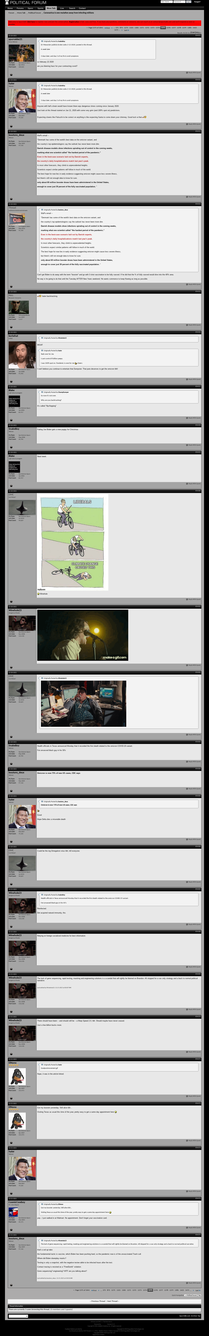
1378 (179, 28)
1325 (131, 28)
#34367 (198, 889)
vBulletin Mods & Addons (110, 1329)
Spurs (30, 8)
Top (199, 1295)
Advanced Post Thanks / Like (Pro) (92, 1329)
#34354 (198, 204)
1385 (190, 28)
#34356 (198, 332)
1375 (163, 28)
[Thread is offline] (17, 219)
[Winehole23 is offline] (22, 623)
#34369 (198, 974)
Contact (82, 8)
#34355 (198, 291)
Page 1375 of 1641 (96, 28)
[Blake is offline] (14, 401)
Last (125, 30)
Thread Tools (194, 32)
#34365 (198, 796)
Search (72, 8)
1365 (137, 28)
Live (62, 8)
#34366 (198, 846)
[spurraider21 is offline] (21, 53)
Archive (194, 1316)
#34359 (198, 452)
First (108, 28)
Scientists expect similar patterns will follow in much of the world (63, 169)
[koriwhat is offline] (22, 354)
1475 (116, 30)
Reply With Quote (195, 73)
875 (121, 28)
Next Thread (112, 1301)
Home (10, 8)
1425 (195, 28)
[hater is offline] (22, 100)
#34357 (198, 386)
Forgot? (197, 2)
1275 (126, 28)
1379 (184, 28)
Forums (20, 8)
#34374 (198, 1198)
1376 (168, 28)
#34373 (198, 1148)
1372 (147, 28)
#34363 (198, 742)
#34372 (198, 1103)
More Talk (51, 8)
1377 (174, 28)
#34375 (198, 1235)
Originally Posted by (54, 41)
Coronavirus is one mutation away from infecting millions (69, 13)
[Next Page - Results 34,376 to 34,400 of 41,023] (122, 30)
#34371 (198, 1059)
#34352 (198, 80)
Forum (11, 13)
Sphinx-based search (111, 1334)
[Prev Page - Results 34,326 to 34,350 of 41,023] (112, 28)
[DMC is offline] (22, 507)
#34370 (198, 1016)
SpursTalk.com (184, 1316)
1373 (152, 28)
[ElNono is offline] (17, 1076)
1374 (158, 28)
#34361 (198, 606)
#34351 (198, 35)
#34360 (198, 491)
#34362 (198, 672)
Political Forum (34, 13)
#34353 (198, 131)
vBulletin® (104, 1324)
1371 (142, 28)
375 (117, 28)
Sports (40, 8)
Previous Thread (98, 1301)
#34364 (198, 769)
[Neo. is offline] (19, 307)
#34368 (198, 931)
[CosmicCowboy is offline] (13, 1212)
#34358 (198, 425)
